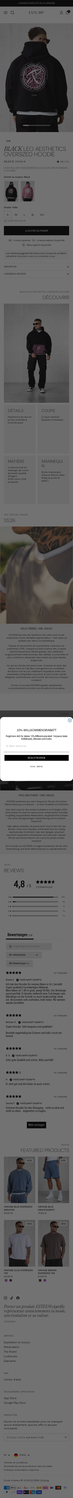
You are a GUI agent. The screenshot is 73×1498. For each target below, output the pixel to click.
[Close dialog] (70, 720)
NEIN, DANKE (36, 766)
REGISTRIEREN (36, 757)
